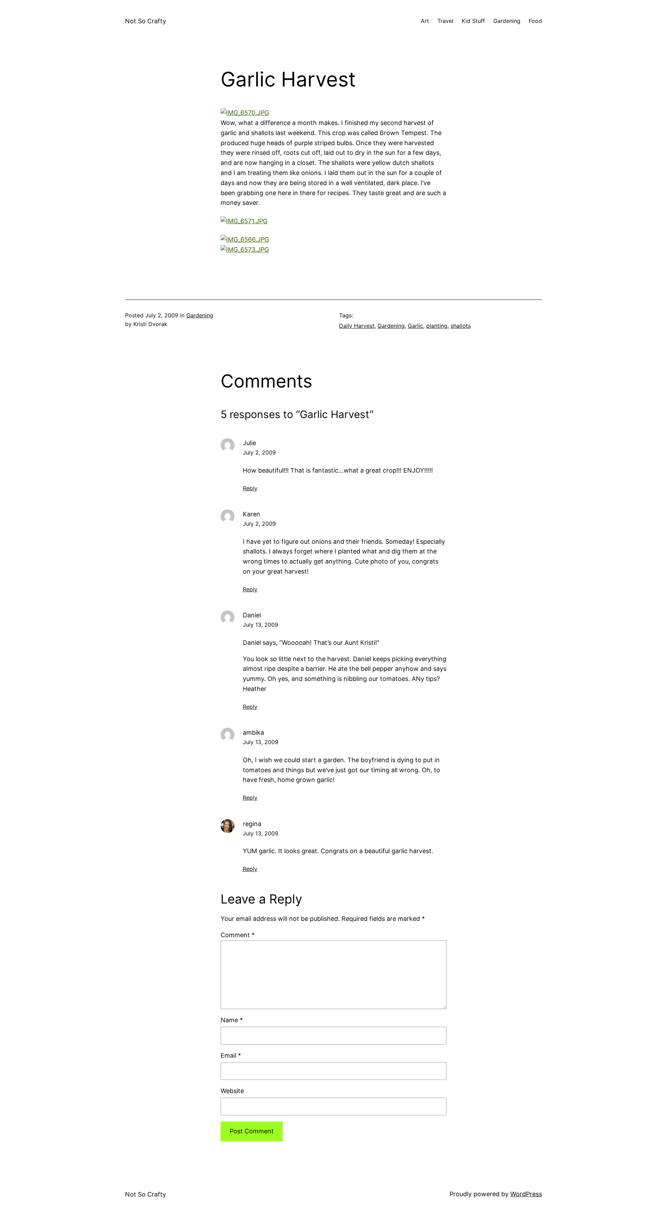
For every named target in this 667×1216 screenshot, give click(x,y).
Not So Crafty (145, 21)
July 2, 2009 (259, 452)
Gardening (199, 315)
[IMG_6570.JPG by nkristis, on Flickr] (245, 112)
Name (232, 1020)
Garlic (415, 325)
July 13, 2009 (260, 624)
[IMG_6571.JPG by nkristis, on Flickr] (244, 221)
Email (231, 1055)
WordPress (526, 1194)
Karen (251, 514)
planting (436, 325)
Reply (250, 488)
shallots (461, 325)
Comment (238, 935)
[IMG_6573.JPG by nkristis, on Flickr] (245, 249)
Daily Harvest (356, 325)
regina (252, 823)
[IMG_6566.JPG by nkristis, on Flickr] (245, 239)
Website (232, 1090)
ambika (253, 732)
